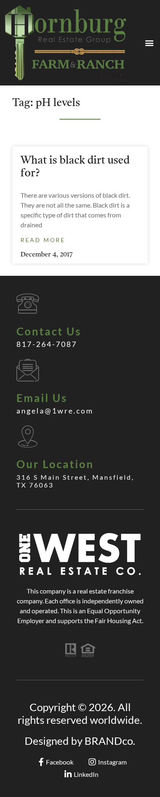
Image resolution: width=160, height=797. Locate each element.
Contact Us (48, 331)
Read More (43, 239)
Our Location (55, 464)
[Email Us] (27, 370)
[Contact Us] (27, 303)
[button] (149, 42)
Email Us (41, 397)
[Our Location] (27, 436)
